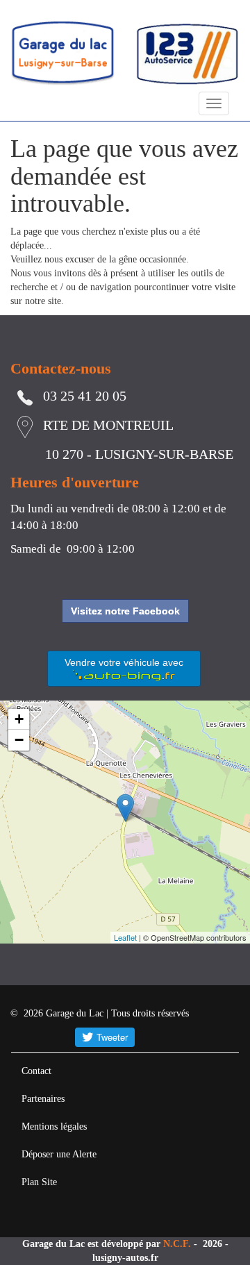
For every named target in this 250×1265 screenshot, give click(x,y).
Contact (36, 1071)
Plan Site (39, 1182)
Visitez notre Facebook (125, 611)
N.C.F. (178, 1244)
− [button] (19, 739)
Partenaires (43, 1099)
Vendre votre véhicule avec (124, 662)
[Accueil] (62, 53)
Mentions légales (54, 1126)
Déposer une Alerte (59, 1154)
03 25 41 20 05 (84, 396)
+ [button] (19, 719)
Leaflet (125, 937)
